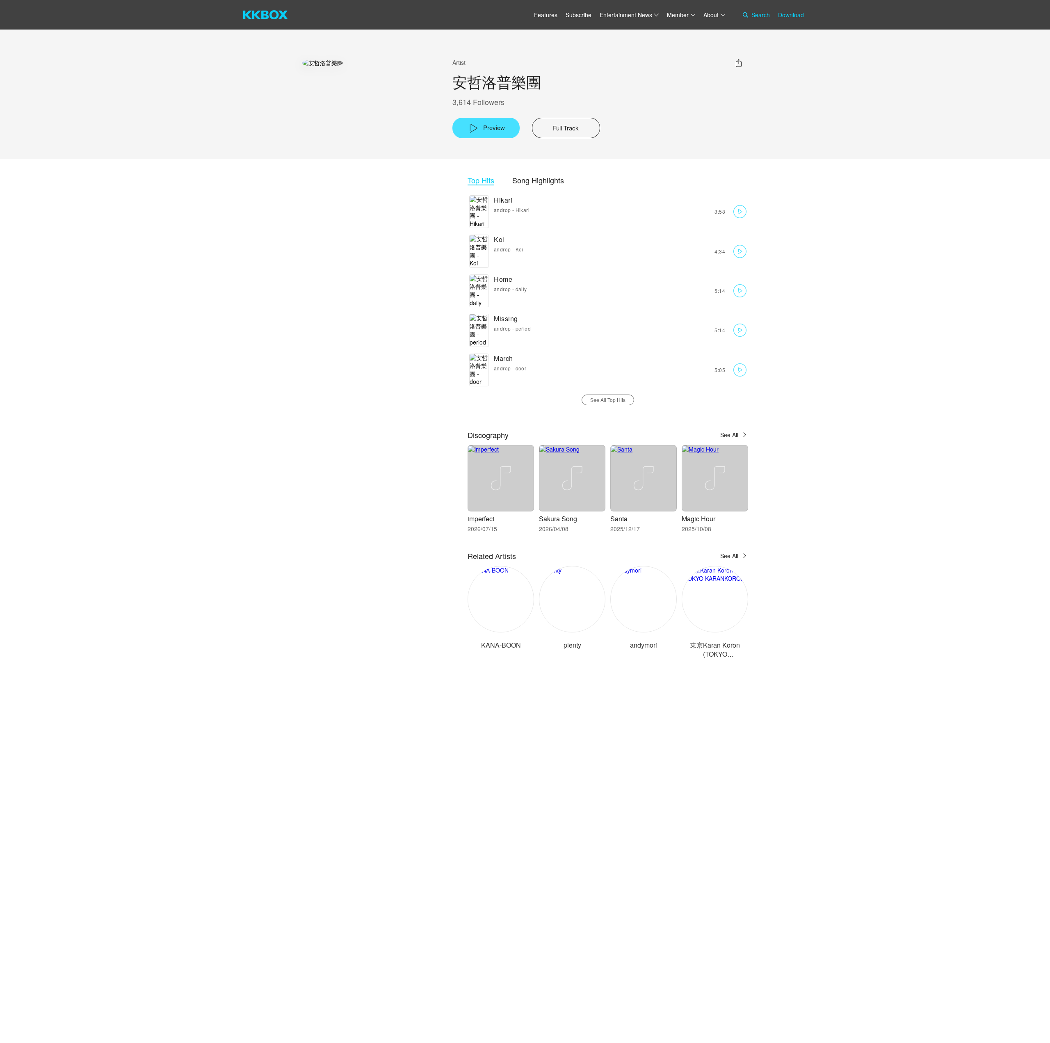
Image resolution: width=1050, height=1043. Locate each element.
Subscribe (578, 15)
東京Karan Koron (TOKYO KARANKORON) (715, 654)
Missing (506, 318)
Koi (499, 239)
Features (545, 15)
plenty (572, 645)
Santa (619, 518)
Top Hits (481, 180)
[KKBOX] (265, 15)
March (503, 358)
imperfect (481, 518)
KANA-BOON (501, 645)
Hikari (503, 200)
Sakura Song (558, 518)
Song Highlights (538, 180)
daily (521, 288)
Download (791, 15)
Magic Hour (698, 518)
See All (729, 435)
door (521, 368)
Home (503, 279)
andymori (643, 645)
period (523, 328)
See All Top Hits (607, 399)
